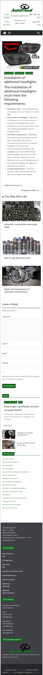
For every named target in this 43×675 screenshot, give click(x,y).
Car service (29, 73)
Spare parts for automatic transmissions (15, 472)
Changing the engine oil (29, 190)
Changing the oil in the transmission (14, 498)
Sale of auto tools (8, 469)
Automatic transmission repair (12, 491)
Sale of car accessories (9, 508)
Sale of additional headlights (11, 482)
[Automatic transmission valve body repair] (21, 202)
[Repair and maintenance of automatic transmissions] (21, 267)
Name (5, 344)
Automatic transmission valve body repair (20, 225)
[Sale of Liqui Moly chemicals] (21, 236)
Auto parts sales (7, 459)
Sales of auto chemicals (10, 462)
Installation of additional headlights (14, 488)
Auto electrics (9, 73)
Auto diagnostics (7, 465)
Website (5, 363)
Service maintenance (9, 475)
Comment (6, 317)
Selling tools (6, 495)
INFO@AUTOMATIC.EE (19, 16)
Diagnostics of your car (13, 185)
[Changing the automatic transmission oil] (8, 434)
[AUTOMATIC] (4, 33)
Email (5, 353)
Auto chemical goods (10, 402)
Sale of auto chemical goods (11, 504)
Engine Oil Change (8, 579)
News (20, 402)
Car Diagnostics (7, 560)
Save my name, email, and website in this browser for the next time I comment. (21, 377)
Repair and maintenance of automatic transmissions (16, 290)
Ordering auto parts (9, 501)
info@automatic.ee (8, 540)
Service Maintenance (9, 575)
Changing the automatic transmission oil (25, 434)
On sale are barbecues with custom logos (26, 444)
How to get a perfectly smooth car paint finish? (21, 408)
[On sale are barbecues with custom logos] (8, 444)
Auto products (20, 73)
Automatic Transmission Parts (12, 571)
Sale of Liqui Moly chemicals (17, 258)
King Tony (7, 426)
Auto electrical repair (9, 485)
